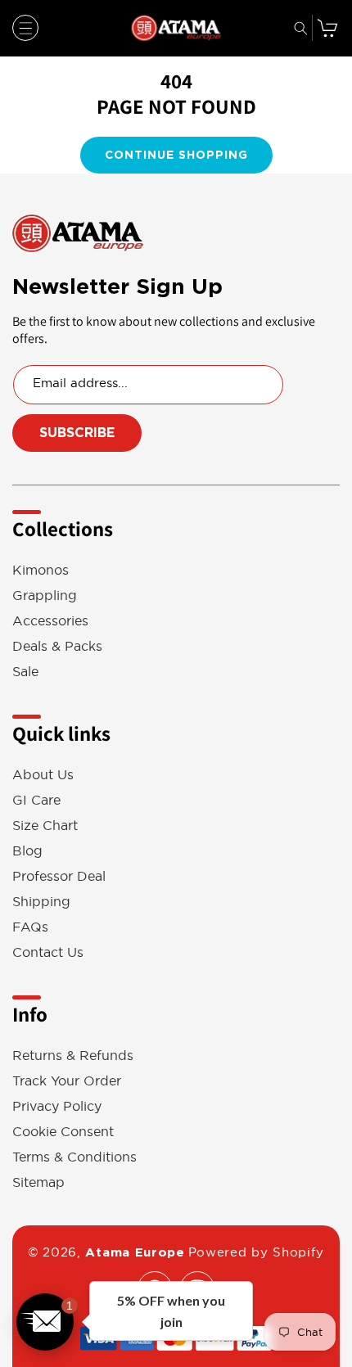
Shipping (41, 902)
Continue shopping (176, 154)
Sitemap (38, 1182)
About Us (43, 775)
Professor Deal (59, 876)
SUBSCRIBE (77, 432)
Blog (27, 851)
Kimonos (40, 570)
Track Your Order (66, 1081)
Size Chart (45, 825)
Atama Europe (134, 1252)
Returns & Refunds (72, 1055)
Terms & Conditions (74, 1157)
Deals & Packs (57, 646)
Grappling (44, 595)
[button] (25, 28)
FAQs (30, 927)
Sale (25, 672)
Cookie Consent (63, 1132)
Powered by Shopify (256, 1252)
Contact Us (47, 952)
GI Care (36, 800)
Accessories (50, 621)
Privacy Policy (57, 1106)
